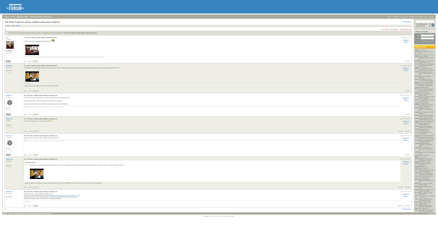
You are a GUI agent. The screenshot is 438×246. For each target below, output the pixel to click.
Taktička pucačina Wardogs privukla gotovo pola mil (426, 64)
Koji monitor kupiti (423, 87)
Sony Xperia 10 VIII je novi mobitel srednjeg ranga (426, 105)
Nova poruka (407, 21)
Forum (13, 17)
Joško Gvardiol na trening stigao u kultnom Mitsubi (426, 89)
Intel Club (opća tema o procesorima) (425, 133)
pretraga (431, 16)
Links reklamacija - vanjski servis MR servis (426, 100)
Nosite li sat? (422, 157)
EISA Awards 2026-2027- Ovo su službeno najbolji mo (426, 80)
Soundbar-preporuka (424, 161)
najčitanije (411, 16)
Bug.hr (7, 17)
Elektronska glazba (424, 155)
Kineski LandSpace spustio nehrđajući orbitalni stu (426, 141)
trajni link (407, 61)
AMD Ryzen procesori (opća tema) (425, 164)
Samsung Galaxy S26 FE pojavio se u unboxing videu (426, 137)
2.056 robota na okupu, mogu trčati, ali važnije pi (425, 127)
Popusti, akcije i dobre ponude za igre (425, 202)
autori (425, 16)
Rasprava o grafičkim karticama (425, 77)
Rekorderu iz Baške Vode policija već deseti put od (426, 84)
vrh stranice (431, 213)
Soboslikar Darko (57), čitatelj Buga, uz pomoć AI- (426, 159)
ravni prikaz (395, 29)
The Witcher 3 (422, 67)
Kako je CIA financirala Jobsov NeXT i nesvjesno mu (426, 149)
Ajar (7, 37)
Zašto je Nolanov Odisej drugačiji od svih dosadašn (426, 116)
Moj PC (8, 61)
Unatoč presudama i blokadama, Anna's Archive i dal (426, 180)
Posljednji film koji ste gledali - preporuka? (426, 196)
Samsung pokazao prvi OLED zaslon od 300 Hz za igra (426, 73)
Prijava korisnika (421, 31)
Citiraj (406, 42)
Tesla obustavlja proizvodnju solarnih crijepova (426, 97)
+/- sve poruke (385, 29)
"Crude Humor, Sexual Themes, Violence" (63, 195)
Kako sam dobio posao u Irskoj (425, 52)
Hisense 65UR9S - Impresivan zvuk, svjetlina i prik (426, 58)
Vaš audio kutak (423, 208)
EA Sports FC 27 (423, 166)
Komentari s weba (22, 17)
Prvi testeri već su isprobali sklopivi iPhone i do (426, 61)
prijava (389, 16)
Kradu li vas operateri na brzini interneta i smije (425, 199)
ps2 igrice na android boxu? (426, 121)
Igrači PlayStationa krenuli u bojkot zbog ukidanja (426, 170)
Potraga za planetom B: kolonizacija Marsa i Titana (426, 119)
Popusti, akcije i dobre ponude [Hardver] (425, 123)
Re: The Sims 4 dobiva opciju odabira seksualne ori (40, 95)
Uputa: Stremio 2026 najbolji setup (426, 152)
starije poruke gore (406, 29)
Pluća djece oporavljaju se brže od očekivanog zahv (426, 210)
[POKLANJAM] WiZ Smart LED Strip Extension (426, 176)
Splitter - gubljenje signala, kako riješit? (426, 193)
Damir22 (9, 95)
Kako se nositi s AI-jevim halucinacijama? (425, 184)
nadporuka (407, 131)
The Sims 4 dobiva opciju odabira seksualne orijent (80, 33)
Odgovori (406, 40)
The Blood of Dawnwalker (426, 82)
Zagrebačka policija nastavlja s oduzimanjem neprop (425, 145)
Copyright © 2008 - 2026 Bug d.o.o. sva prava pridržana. (219, 216)
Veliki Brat (9, 66)
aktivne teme (403, 16)
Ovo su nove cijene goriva (426, 135)
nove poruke (419, 16)
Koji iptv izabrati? (423, 168)
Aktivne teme (420, 47)
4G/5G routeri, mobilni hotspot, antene (425, 94)
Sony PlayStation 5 (424, 103)
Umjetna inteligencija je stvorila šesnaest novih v (426, 205)
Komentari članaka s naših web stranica (43, 17)
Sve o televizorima (424, 92)
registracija (396, 16)
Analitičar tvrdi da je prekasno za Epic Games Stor (426, 109)
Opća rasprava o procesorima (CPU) (424, 130)
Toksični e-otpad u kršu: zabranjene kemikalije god (426, 173)
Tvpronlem (9, 159)
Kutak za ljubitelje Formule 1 (426, 54)
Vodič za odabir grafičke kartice (425, 187)
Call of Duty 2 (422, 50)
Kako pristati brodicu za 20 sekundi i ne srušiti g (426, 190)
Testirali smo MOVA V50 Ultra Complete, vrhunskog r (426, 69)
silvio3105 (9, 119)
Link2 (78, 195)
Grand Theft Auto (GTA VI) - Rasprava (426, 112)
